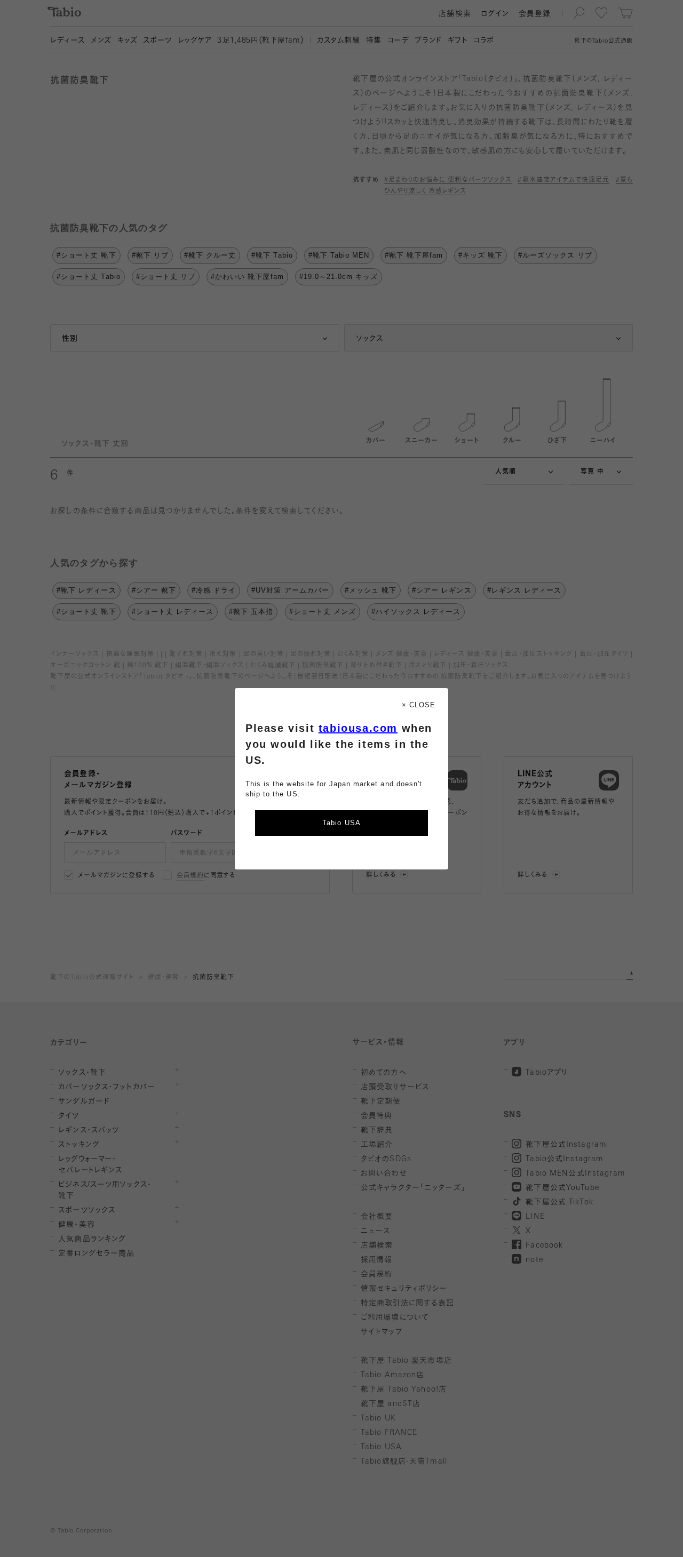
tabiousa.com (358, 728)
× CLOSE (418, 705)
